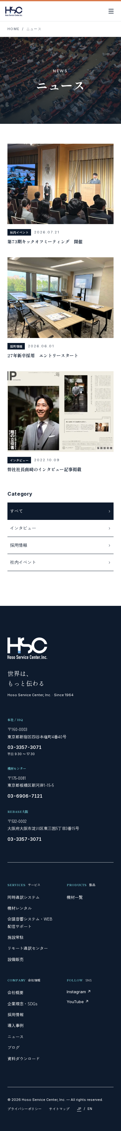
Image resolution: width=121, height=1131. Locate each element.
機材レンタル (19, 908)
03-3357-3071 (24, 747)
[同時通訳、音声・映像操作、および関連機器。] (14, 11)
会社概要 (15, 992)
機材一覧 (75, 897)
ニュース (15, 1036)
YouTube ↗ (78, 1001)
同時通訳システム (23, 897)
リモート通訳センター (27, 948)
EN (89, 1108)
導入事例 (15, 1025)
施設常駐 (15, 937)
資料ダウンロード (23, 1058)
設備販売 (15, 959)
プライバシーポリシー (24, 1108)
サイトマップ (59, 1108)
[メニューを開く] (111, 11)
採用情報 (15, 1014)
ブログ (13, 1047)
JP (79, 1108)
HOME (13, 29)
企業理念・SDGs (22, 1004)
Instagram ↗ (79, 991)
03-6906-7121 (25, 796)
